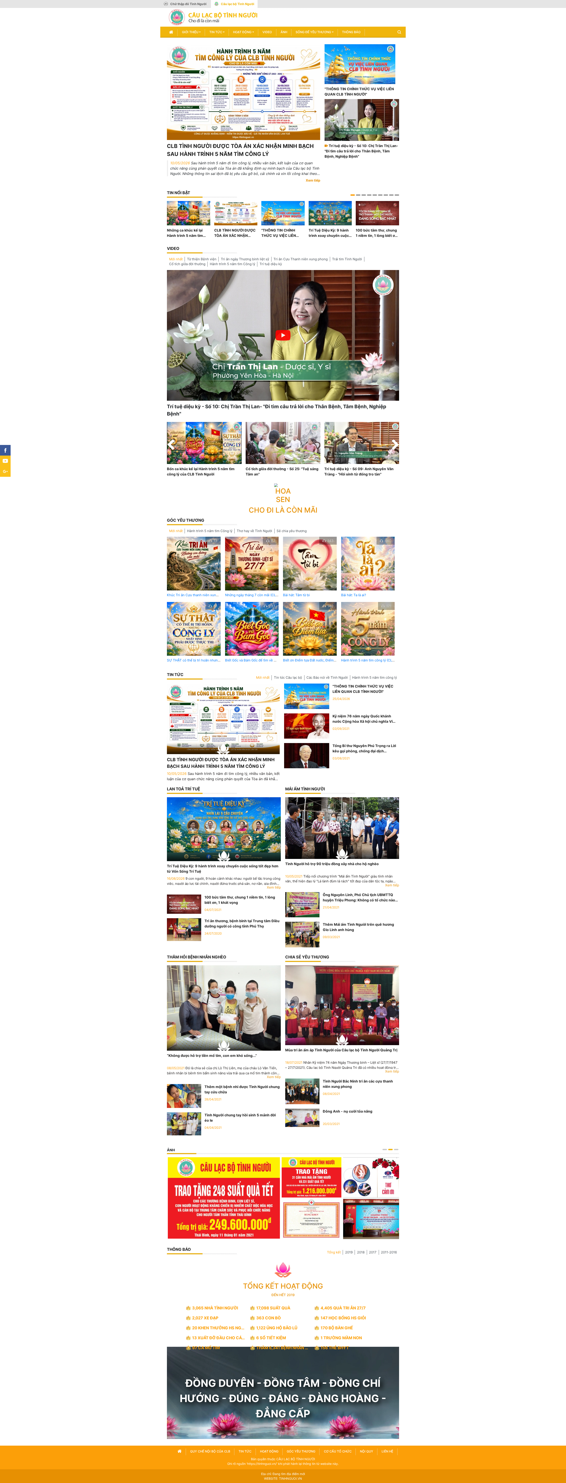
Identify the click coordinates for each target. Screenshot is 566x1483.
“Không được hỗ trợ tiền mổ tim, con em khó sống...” (212, 1055)
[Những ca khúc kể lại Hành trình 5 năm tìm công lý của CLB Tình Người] (188, 213)
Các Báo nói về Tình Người (327, 677)
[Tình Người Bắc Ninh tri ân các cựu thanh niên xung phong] (302, 1091)
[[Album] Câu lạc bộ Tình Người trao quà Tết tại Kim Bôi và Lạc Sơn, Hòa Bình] (282, 1219)
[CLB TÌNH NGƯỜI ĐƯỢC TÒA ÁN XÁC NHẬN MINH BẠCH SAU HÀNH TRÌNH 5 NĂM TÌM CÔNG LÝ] (243, 92)
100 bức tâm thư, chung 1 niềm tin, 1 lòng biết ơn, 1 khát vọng (377, 233)
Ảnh (284, 32)
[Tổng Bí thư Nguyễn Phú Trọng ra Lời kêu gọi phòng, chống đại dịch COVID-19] (306, 755)
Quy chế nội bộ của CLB (210, 1451)
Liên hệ (387, 1451)
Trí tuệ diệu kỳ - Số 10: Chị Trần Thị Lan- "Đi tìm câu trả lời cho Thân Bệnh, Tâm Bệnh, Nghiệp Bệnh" (361, 151)
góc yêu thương (301, 1451)
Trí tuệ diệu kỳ (271, 264)
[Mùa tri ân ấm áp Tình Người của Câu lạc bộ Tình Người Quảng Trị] (342, 1005)
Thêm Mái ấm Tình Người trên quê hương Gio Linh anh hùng (358, 927)
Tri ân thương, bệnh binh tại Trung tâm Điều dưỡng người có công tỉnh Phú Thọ (242, 923)
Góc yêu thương (185, 520)
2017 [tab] (373, 1252)
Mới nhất (176, 259)
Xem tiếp (313, 180)
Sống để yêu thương (313, 32)
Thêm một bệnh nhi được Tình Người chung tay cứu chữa (242, 1089)
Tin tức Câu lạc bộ (288, 677)
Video (267, 32)
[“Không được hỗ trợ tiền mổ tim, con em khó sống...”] (224, 1008)
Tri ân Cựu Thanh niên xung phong (300, 259)
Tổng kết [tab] (334, 1252)
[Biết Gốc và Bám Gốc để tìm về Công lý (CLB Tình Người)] (252, 629)
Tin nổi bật (178, 192)
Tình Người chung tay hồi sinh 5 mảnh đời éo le (240, 1118)
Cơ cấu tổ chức (338, 1451)
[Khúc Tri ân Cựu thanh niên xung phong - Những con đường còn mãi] (194, 563)
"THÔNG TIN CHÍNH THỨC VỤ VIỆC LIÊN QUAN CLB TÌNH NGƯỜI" (359, 91)
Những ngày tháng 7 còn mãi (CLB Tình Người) (261, 595)
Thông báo (351, 32)
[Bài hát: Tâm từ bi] (310, 563)
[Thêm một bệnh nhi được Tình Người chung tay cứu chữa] (184, 1095)
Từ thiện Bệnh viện (201, 259)
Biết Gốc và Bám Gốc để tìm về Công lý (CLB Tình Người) (269, 660)
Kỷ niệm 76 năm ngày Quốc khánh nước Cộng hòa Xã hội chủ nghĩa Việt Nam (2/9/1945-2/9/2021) (364, 719)
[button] (352, 195)
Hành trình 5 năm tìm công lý (374, 677)
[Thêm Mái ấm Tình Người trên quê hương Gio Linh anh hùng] (302, 934)
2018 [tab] (361, 1252)
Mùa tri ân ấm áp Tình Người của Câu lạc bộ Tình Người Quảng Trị (341, 1050)
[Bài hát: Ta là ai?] (368, 563)
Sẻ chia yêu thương (292, 531)
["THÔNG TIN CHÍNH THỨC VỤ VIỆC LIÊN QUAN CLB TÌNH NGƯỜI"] (360, 63)
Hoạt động (242, 32)
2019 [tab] (349, 1252)
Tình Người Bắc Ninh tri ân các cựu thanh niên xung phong (358, 1084)
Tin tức (215, 32)
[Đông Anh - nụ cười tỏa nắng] (302, 1117)
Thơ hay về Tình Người (254, 531)
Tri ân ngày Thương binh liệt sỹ (245, 259)
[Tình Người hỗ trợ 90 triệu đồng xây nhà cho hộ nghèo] (342, 828)
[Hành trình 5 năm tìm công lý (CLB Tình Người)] (368, 629)
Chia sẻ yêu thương (307, 957)
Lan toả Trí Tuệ (183, 789)
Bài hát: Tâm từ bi (296, 595)
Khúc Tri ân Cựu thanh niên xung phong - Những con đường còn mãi (220, 595)
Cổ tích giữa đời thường (187, 264)
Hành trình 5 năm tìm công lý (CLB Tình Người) (377, 660)
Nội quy (366, 1451)
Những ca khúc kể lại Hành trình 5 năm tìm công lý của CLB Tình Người (185, 233)
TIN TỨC (175, 674)
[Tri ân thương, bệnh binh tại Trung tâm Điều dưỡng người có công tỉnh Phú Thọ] (184, 929)
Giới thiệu (190, 32)
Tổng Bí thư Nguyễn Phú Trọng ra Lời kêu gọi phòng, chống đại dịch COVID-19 (364, 748)
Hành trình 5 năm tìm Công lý (232, 264)
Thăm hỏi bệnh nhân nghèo (196, 957)
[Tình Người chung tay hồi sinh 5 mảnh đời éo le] (184, 1123)
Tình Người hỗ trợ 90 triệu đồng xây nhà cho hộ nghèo (332, 864)
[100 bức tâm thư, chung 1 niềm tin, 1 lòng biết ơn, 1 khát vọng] (377, 213)
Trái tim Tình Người (347, 259)
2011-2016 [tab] (389, 1252)
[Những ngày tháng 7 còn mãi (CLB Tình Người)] (252, 563)
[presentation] (171, 445)
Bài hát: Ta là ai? (353, 595)
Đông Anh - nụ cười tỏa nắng (347, 1111)
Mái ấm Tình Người (305, 789)
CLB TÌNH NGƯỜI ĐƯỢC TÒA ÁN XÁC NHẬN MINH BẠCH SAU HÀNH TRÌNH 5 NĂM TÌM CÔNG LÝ (240, 150)
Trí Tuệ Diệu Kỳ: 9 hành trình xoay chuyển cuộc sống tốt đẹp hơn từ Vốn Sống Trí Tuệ (329, 233)
